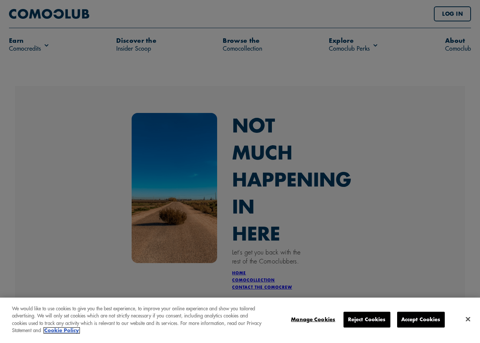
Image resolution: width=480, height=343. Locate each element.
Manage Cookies (313, 319)
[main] (240, 320)
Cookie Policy (61, 330)
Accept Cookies (421, 319)
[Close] (468, 319)
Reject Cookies (367, 319)
